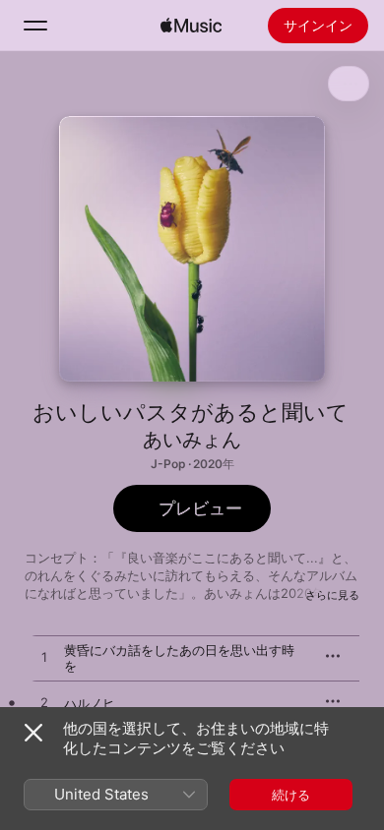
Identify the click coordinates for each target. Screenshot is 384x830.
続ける (291, 794)
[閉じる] (33, 732)
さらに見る (332, 595)
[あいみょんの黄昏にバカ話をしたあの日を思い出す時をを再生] (44, 658)
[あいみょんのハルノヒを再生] (44, 703)
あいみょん (192, 439)
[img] (191, 25)
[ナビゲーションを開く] (35, 25)
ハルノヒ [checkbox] (89, 703)
